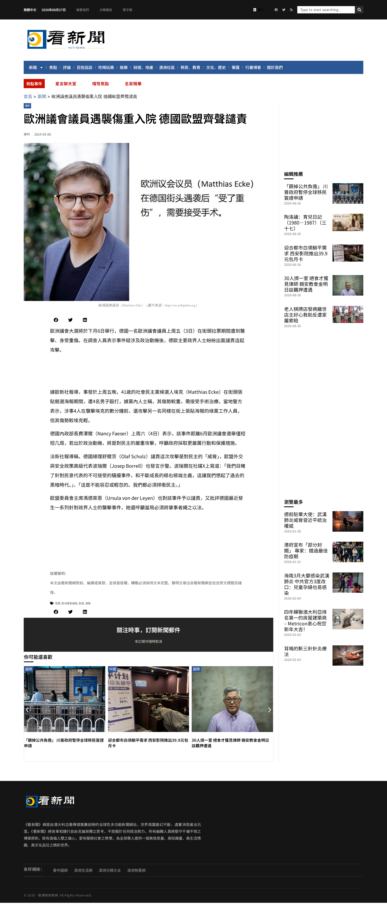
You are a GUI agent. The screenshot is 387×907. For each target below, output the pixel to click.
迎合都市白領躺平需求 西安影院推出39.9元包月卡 (306, 253)
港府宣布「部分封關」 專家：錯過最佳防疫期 (306, 550)
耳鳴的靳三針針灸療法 (305, 651)
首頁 (28, 96)
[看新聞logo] (66, 49)
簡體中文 (30, 9)
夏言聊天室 (65, 83)
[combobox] (326, 9)
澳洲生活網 (83, 870)
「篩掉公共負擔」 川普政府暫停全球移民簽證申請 (306, 192)
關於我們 (275, 67)
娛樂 (124, 67)
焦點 (53, 67)
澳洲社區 (167, 67)
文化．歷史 (216, 67)
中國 (112, 668)
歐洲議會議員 (69, 603)
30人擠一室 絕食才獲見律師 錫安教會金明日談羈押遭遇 (306, 284)
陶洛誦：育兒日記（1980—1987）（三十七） (305, 222)
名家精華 (133, 83)
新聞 (33, 67)
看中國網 (60, 870)
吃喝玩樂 (106, 67)
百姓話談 (84, 67)
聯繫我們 (82, 9)
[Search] (359, 9)
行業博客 (253, 67)
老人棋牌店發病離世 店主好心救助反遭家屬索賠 (305, 314)
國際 (27, 105)
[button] (56, 320)
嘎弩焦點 (100, 83)
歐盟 (81, 603)
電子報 (127, 9)
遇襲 (88, 603)
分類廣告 (106, 9)
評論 (67, 67)
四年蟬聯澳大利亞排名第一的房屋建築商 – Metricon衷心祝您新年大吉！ (305, 620)
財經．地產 (143, 67)
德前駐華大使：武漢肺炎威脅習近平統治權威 (305, 520)
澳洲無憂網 (136, 870)
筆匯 (236, 67)
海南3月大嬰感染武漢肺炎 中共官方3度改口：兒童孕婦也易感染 (306, 584)
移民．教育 (190, 67)
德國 (57, 603)
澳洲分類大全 (110, 870)
